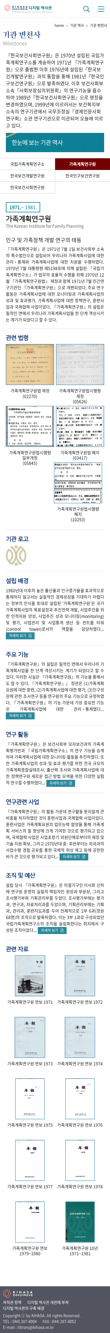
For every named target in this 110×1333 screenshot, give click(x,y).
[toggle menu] (101, 8)
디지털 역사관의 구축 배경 (23, 1308)
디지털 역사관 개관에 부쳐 (48, 1302)
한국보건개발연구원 (27, 175)
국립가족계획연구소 (27, 164)
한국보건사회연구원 (27, 187)
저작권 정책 (12, 1302)
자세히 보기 (19, 635)
